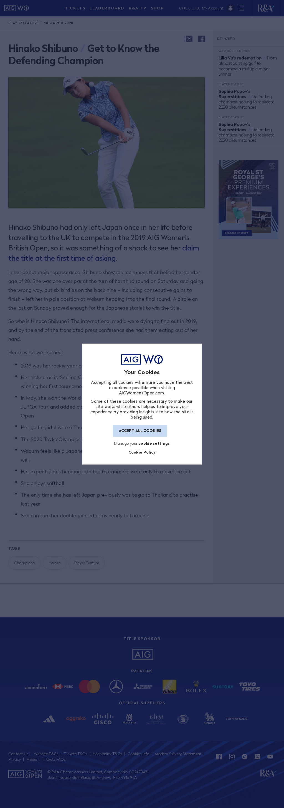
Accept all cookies (140, 431)
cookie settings (154, 443)
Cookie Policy (142, 452)
